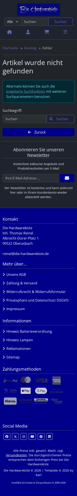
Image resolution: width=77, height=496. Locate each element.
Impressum (15, 308)
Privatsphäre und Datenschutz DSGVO (36, 300)
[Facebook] (6, 436)
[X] (15, 436)
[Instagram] (24, 436)
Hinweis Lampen (19, 340)
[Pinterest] (41, 436)
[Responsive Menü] (65, 31)
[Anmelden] (66, 178)
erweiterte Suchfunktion (25, 91)
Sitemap (12, 357)
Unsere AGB (15, 274)
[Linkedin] (49, 436)
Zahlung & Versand (21, 283)
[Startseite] (9, 31)
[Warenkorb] (47, 31)
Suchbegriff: (12, 110)
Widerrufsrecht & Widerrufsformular (35, 291)
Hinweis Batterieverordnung (28, 331)
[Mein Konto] (28, 31)
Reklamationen (18, 348)
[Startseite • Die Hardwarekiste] (38, 9)
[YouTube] (32, 436)
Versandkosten (16, 455)
